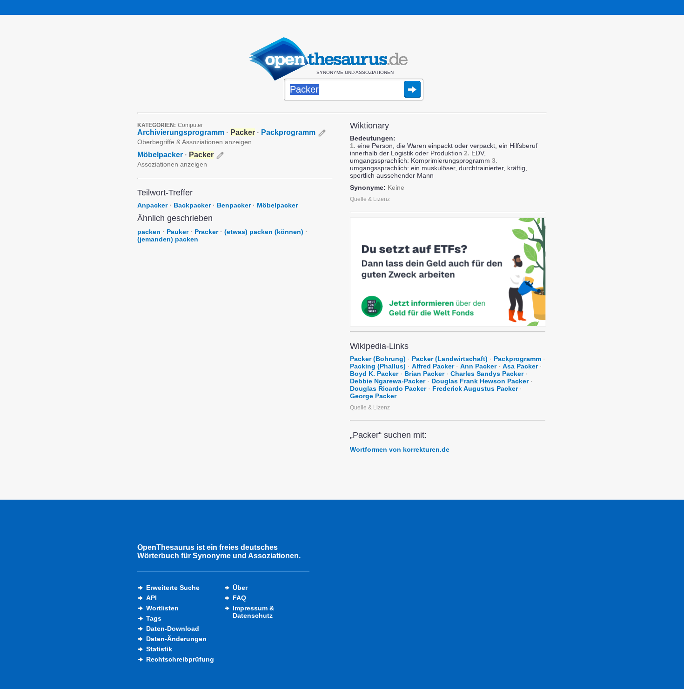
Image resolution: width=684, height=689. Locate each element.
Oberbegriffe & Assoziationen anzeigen (194, 142)
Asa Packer (520, 366)
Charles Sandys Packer (486, 373)
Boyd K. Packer (374, 373)
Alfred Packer (433, 366)
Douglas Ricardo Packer (388, 388)
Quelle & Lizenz (370, 199)
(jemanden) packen (167, 239)
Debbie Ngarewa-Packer (387, 381)
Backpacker (192, 205)
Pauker (177, 231)
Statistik (159, 649)
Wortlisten (162, 608)
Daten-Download (172, 628)
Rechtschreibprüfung (180, 659)
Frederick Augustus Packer (475, 388)
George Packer (373, 396)
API (151, 598)
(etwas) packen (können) (263, 231)
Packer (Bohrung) (378, 358)
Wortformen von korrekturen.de (399, 449)
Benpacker (234, 205)
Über (240, 587)
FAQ (239, 598)
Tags (153, 618)
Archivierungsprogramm (180, 132)
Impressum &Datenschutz (253, 611)
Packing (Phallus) (378, 366)
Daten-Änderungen (176, 638)
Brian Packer (424, 373)
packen (149, 231)
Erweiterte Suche (173, 587)
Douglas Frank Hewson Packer (480, 381)
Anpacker (152, 205)
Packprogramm (288, 132)
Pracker (206, 231)
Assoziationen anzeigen (172, 164)
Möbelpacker (160, 155)
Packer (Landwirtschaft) (450, 358)
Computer (190, 125)
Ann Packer (478, 366)
